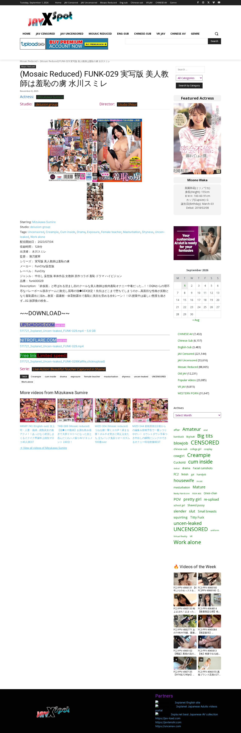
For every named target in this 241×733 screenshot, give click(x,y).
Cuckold (180, 462)
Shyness (147, 232)
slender (180, 511)
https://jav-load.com (167, 718)
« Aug (195, 320)
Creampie (52, 232)
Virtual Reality (180, 536)
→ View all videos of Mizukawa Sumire (43, 447)
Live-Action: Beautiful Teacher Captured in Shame (69, 369)
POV (177, 499)
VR (191, 536)
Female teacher (111, 232)
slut (192, 511)
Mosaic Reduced (28, 61)
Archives (179, 408)
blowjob (181, 443)
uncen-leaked (141, 376)
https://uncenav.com (168, 726)
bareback (179, 436)
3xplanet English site (187, 702)
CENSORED (205, 443)
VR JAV (182, 386)
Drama (81, 232)
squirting (181, 517)
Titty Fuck (197, 517)
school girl (179, 505)
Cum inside (67, 232)
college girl (195, 449)
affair (177, 430)
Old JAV (182, 373)
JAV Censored (186, 353)
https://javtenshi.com (168, 722)
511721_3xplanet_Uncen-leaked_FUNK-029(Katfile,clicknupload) (62, 361)
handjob (201, 474)
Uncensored (36, 232)
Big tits (205, 436)
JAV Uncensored (187, 360)
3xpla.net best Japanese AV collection (194, 714)
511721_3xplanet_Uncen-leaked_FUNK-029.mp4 (52, 346)
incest (199, 481)
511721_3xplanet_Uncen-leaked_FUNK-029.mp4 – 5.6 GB (58, 331)
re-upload (211, 499)
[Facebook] (198, 3)
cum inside (50, 376)
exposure (75, 376)
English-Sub (185, 347)
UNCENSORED (159, 376)
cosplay (208, 449)
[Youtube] (219, 3)
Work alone (37, 237)
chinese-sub (180, 449)
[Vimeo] (213, 3)
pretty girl (192, 499)
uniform (214, 530)
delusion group (46, 104)
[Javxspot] (50, 19)
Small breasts (207, 511)
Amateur (191, 429)
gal (192, 474)
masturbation (111, 376)
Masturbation (131, 232)
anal (206, 430)
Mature (199, 487)
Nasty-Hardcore (182, 493)
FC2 (176, 474)
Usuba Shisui (127, 104)
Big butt (190, 436)
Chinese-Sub (185, 340)
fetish (184, 474)
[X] (208, 3)
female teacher (92, 376)
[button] (216, 33)
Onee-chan (210, 493)
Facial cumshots (203, 468)
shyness (126, 376)
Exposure (93, 232)
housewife (184, 480)
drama (63, 376)
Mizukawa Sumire (50, 97)
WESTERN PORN (188, 393)
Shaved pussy (196, 505)
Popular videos (187, 380)
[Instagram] (203, 3)
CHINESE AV (185, 334)
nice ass (196, 493)
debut (177, 468)
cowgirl (179, 456)
